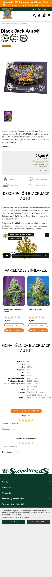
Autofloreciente (8, 131)
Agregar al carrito (16, 330)
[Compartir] (46, 170)
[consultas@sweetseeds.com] (33, 9)
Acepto (14, 522)
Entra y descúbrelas (39, 5)
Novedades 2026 (11, 2)
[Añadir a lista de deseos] (41, 171)
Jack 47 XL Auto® (35, 309)
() (40, 9)
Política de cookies (8, 517)
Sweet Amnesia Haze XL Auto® (13, 310)
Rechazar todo (38, 522)
